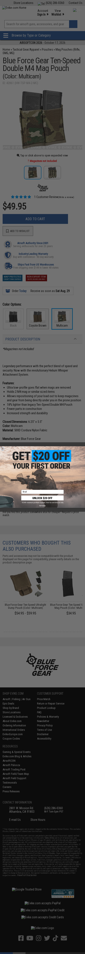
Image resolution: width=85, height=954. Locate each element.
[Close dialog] (2, 448)
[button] (42, 499)
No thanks (42, 505)
